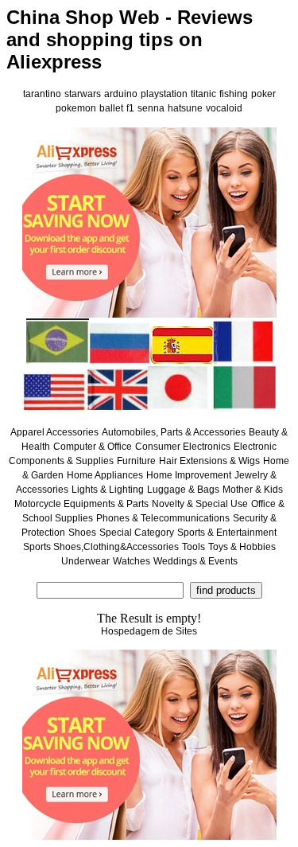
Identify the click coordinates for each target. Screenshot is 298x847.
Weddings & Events (195, 561)
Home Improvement (188, 475)
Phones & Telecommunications (163, 518)
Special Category (136, 532)
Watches (131, 561)
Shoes (82, 532)
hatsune (185, 108)
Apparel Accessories (54, 432)
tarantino (42, 94)
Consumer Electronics (182, 446)
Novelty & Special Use (200, 503)
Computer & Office (92, 446)
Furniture (136, 460)
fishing (233, 94)
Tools (193, 546)
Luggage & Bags (183, 489)
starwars (82, 94)
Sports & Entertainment (227, 532)
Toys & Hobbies (242, 546)
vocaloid (224, 108)
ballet (111, 108)
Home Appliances (105, 475)
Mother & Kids (253, 489)
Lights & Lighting (108, 489)
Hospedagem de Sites (149, 631)
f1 (130, 108)
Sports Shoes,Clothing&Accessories (101, 546)
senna (150, 108)
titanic (203, 94)
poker (263, 94)
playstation (164, 94)
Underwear (85, 561)
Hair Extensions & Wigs (209, 460)
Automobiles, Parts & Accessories (174, 432)
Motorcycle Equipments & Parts (81, 503)
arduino (120, 94)
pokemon (76, 108)
